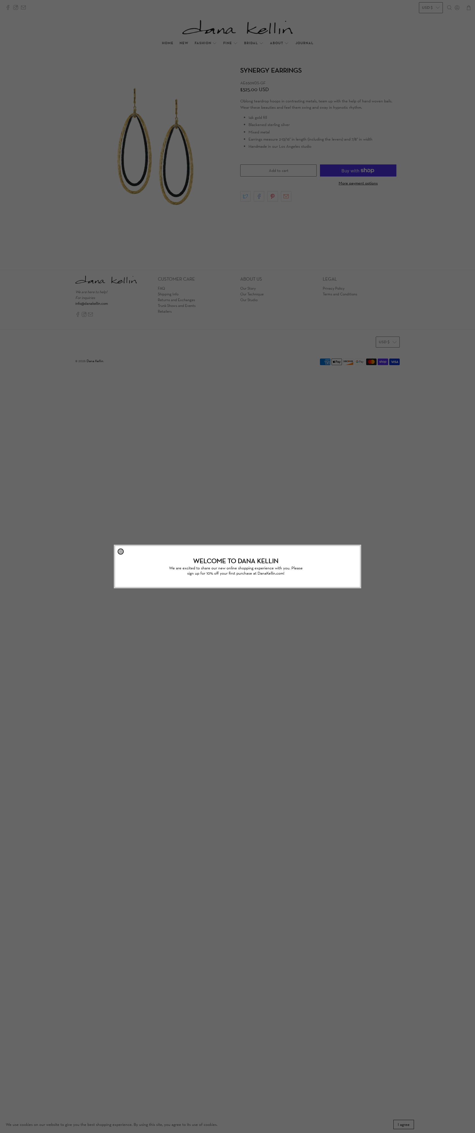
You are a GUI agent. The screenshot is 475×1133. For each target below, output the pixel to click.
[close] (120, 551)
